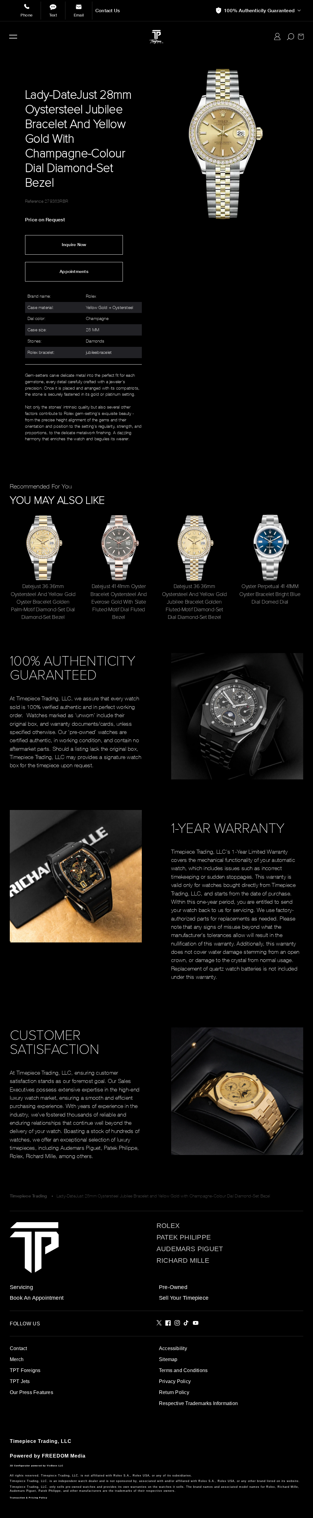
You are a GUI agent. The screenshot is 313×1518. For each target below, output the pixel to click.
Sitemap (168, 1359)
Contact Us (107, 10)
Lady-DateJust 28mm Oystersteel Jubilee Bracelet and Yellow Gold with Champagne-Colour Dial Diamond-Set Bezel (163, 1195)
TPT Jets (20, 1381)
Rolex (168, 1225)
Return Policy (174, 1392)
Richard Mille (182, 1260)
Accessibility (173, 1348)
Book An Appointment (37, 1298)
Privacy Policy (175, 1381)
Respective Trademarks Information (198, 1403)
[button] (13, 36)
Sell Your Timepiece (183, 1298)
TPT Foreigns (25, 1370)
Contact (18, 1348)
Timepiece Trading (28, 1196)
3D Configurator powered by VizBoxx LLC (36, 1466)
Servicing (21, 1287)
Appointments (74, 271)
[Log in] (277, 36)
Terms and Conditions (183, 1370)
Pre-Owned (173, 1287)
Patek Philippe (183, 1237)
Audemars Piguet (189, 1249)
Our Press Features (31, 1392)
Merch (17, 1359)
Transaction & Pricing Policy (28, 1498)
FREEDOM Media (64, 1455)
